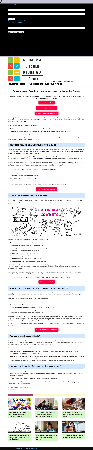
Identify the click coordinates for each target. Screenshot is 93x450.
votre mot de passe (13, 17)
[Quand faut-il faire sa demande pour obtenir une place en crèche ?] (46, 427)
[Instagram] (14, 4)
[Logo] (26, 68)
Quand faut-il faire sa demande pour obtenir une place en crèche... (46, 437)
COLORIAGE (13, 84)
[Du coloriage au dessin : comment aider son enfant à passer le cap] (73, 404)
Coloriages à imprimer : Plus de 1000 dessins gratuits (19, 409)
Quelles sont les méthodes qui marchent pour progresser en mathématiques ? (19, 437)
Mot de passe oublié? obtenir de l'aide (18, 21)
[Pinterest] (15, 4)
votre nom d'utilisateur (14, 12)
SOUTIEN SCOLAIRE (35, 84)
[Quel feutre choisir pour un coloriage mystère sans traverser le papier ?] (19, 404)
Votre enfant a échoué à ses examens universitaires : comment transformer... (45, 414)
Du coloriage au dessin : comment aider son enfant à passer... (72, 414)
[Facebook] (13, 4)
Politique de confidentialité (15, 22)
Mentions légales (13, 389)
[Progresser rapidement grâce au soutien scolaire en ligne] (73, 427)
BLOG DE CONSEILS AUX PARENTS (46, 113)
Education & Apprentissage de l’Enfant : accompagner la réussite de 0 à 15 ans (46, 409)
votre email (11, 30)
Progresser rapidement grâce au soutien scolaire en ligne (73, 436)
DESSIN (23, 84)
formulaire (29, 387)
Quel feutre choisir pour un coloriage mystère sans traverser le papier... (18, 414)
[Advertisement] (46, 46)
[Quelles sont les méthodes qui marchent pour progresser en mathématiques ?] (19, 427)
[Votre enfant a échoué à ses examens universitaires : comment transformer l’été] (46, 404)
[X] (17, 4)
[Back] (20, 4)
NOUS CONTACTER (26, 448)
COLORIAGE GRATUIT (46, 102)
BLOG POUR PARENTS (53, 84)
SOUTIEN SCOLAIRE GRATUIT (46, 108)
